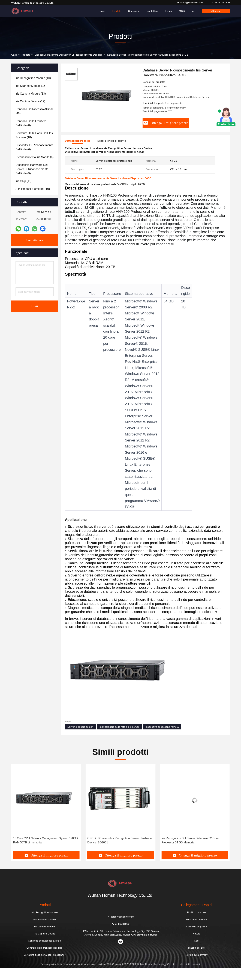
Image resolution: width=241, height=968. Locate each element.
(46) (35, 111)
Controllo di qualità (196, 926)
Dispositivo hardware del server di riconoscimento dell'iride (69, 54)
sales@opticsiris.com (192, 2)
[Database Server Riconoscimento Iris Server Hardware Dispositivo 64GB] (108, 97)
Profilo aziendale (196, 912)
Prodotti (116, 11)
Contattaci (152, 11)
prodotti (26, 54)
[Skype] (26, 228)
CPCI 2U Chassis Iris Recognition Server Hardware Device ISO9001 (45, 840)
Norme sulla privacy (196, 954)
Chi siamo (134, 11)
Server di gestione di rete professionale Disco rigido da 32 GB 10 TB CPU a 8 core (193, 840)
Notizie (196, 933)
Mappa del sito (196, 947)
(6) (34, 147)
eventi (168, 11)
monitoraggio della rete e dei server (119, 726)
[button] (17, 808)
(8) (31, 123)
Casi (196, 940)
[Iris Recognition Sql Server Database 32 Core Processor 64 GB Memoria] (120, 800)
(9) (32, 169)
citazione (216, 11)
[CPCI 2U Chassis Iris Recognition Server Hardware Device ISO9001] (46, 800)
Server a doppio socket (80, 726)
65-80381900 (222, 2)
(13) (31, 93)
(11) (23, 181)
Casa (102, 11)
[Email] (42, 228)
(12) (30, 101)
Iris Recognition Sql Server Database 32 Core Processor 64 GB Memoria (115, 840)
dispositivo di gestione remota (162, 726)
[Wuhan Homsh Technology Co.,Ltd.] (22, 11)
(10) (33, 78)
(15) (31, 85)
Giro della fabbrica (196, 919)
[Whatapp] (34, 228)
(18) (34, 135)
